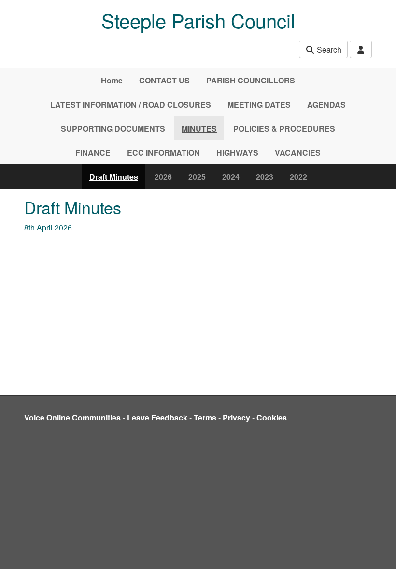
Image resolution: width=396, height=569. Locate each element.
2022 (298, 176)
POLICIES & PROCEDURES (284, 128)
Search (328, 49)
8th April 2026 (48, 227)
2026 (163, 176)
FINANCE (93, 152)
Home (112, 80)
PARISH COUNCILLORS (250, 80)
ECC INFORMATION (163, 152)
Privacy (236, 417)
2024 (231, 176)
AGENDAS (326, 104)
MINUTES (199, 128)
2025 (197, 176)
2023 (264, 176)
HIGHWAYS (237, 152)
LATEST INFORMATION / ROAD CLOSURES (130, 104)
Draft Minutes (113, 176)
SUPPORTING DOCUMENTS (113, 128)
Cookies (271, 417)
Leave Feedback (157, 417)
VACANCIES (298, 152)
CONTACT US (164, 80)
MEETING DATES (259, 104)
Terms (205, 417)
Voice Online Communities (72, 417)
